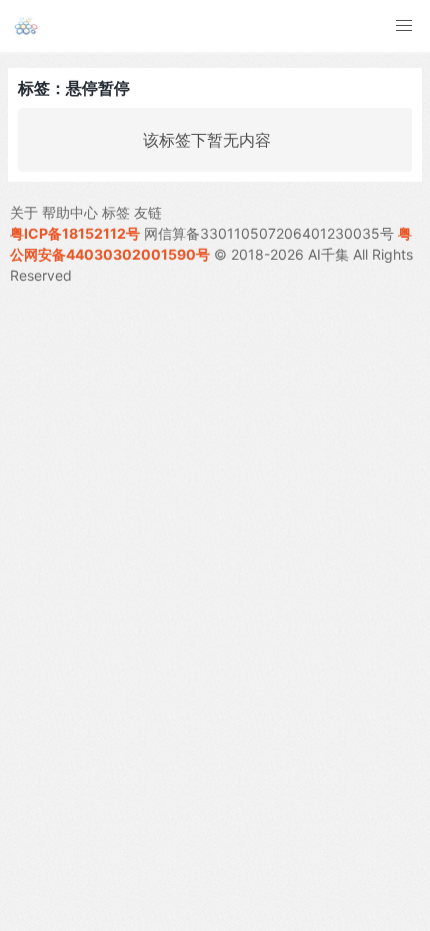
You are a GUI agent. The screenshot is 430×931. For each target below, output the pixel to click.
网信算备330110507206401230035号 (269, 233)
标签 (116, 212)
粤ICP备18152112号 (75, 233)
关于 (24, 212)
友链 (148, 212)
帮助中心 (70, 212)
